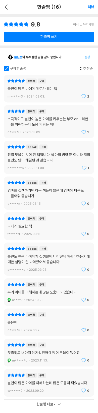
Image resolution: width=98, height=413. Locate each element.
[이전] (5, 7)
